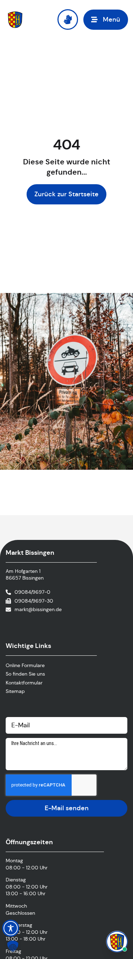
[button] (105, 20)
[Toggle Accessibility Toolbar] (10, 928)
